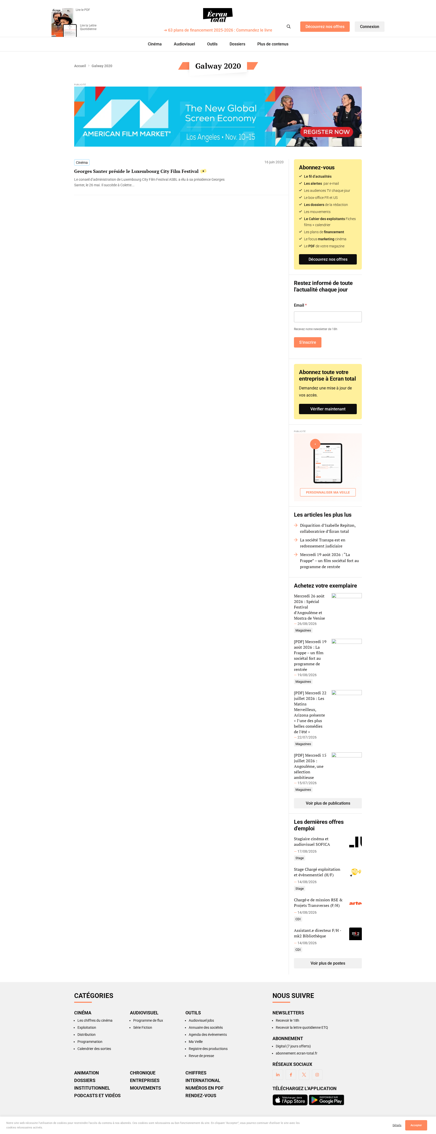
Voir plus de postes (328, 963)
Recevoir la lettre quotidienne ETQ (302, 1027)
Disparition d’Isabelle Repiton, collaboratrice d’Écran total (328, 528)
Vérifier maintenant (327, 409)
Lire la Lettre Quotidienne (88, 27)
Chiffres (195, 1072)
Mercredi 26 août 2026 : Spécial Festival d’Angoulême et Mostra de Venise (309, 607)
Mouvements (145, 1088)
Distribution (86, 1035)
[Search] (289, 26)
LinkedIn (277, 1074)
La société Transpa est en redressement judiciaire (322, 543)
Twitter (304, 1074)
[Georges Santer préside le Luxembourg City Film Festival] (155, 182)
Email (300, 305)
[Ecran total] (218, 15)
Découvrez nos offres (325, 26)
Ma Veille (196, 1042)
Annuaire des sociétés (206, 1027)
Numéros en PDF (204, 1088)
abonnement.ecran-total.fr (296, 1053)
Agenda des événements (208, 1035)
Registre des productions (208, 1049)
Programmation (89, 1042)
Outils (212, 44)
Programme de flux (148, 1020)
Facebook (291, 1074)
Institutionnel (92, 1088)
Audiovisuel (184, 44)
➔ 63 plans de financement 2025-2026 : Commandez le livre (218, 30)
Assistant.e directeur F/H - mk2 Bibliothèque (317, 933)
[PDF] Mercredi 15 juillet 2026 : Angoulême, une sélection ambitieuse (310, 766)
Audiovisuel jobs (201, 1020)
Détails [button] (397, 1125)
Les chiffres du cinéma (95, 1020)
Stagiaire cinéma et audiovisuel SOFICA (312, 841)
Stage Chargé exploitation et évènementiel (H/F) (317, 872)
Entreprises (144, 1080)
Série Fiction (142, 1027)
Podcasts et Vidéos (97, 1095)
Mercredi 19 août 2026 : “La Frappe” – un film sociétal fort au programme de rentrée (329, 560)
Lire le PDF (83, 10)
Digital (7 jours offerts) (293, 1046)
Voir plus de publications (328, 803)
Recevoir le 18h (287, 1020)
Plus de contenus (272, 44)
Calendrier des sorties (94, 1049)
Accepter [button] (416, 1125)
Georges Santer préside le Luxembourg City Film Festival (136, 171)
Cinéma (155, 44)
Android (326, 1100)
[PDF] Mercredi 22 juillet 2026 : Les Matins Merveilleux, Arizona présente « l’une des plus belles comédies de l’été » (310, 712)
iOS (290, 1100)
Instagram (317, 1074)
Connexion (369, 26)
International (202, 1080)
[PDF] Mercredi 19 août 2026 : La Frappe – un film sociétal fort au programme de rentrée (310, 655)
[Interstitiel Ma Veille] (328, 467)
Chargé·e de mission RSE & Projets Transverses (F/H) (318, 902)
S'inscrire (307, 342)
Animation (86, 1072)
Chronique (142, 1072)
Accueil (80, 66)
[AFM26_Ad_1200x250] (218, 117)
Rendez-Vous (200, 1095)
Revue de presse (201, 1056)
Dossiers (237, 44)
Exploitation (86, 1027)
